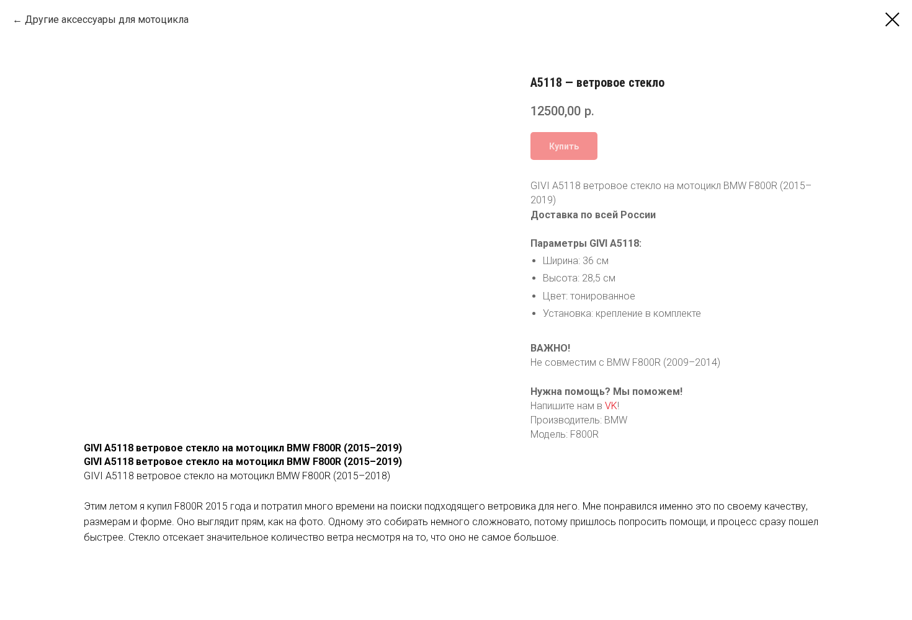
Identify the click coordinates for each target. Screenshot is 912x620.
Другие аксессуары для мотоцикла (107, 19)
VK (611, 406)
